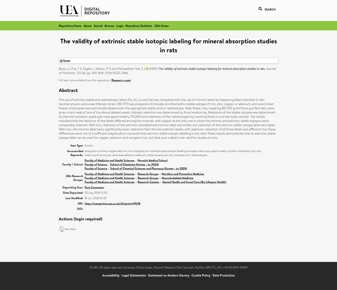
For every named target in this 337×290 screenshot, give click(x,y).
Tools (66, 60)
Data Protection (224, 275)
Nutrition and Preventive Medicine (183, 174)
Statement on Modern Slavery (168, 275)
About (88, 26)
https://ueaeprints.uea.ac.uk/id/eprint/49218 (112, 203)
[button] (61, 229)
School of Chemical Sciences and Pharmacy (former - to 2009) (148, 168)
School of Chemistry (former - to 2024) (134, 164)
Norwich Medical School (152, 160)
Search (98, 26)
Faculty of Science (96, 164)
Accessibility (111, 275)
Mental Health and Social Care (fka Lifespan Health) (194, 182)
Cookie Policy (200, 275)
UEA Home (161, 26)
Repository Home (70, 26)
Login (119, 26)
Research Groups (148, 174)
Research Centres (148, 182)
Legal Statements (134, 275)
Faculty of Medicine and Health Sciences (109, 160)
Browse (109, 26)
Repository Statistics (138, 26)
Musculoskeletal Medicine (177, 178)
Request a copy (121, 80)
